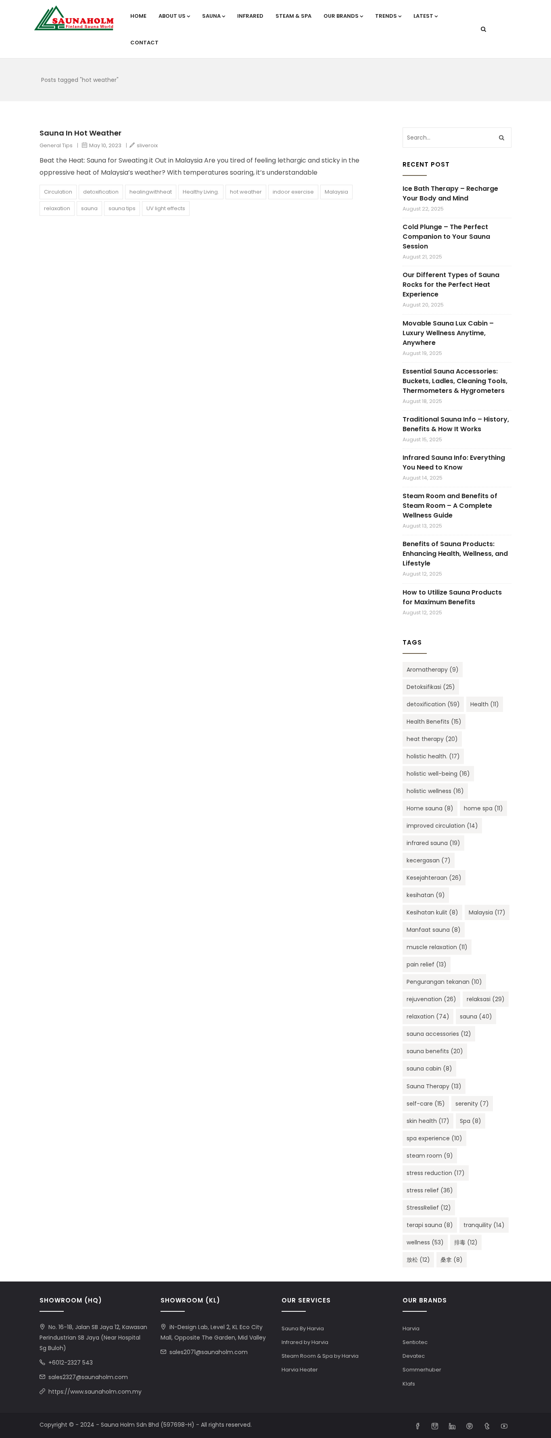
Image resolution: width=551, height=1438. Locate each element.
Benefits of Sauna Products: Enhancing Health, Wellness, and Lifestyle (455, 553)
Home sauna (430, 808)
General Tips (56, 145)
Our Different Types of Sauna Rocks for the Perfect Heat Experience (451, 284)
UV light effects (165, 208)
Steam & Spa (293, 16)
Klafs (409, 1384)
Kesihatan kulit (432, 912)
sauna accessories (439, 1034)
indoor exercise (293, 192)
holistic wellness (435, 791)
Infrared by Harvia (305, 1342)
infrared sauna (433, 843)
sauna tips (122, 208)
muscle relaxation (437, 947)
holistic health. (433, 756)
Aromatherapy (433, 670)
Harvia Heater (300, 1369)
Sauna (211, 16)
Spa (470, 1121)
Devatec (414, 1356)
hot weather (246, 192)
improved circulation (442, 826)
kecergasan (429, 860)
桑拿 (451, 1260)
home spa (483, 808)
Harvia (411, 1328)
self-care (426, 1104)
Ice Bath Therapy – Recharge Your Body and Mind (450, 193)
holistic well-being (438, 774)
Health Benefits (434, 722)
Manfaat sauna (434, 930)
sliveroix (147, 145)
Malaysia (336, 192)
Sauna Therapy (434, 1086)
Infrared (250, 16)
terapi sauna (430, 1225)
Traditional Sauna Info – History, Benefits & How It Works (456, 424)
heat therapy (432, 739)
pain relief (427, 964)
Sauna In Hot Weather (80, 133)
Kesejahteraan (434, 878)
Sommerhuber (422, 1369)
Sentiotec (415, 1342)
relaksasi (486, 999)
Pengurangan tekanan (444, 982)
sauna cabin (429, 1068)
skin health (428, 1121)
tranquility (484, 1225)
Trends (386, 16)
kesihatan (426, 895)
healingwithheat (150, 192)
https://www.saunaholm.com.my (95, 1392)
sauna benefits (435, 1051)
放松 (418, 1260)
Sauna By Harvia (303, 1328)
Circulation (58, 192)
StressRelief (429, 1208)
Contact (144, 42)
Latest (423, 16)
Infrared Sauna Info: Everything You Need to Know (454, 462)
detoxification (101, 192)
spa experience (434, 1138)
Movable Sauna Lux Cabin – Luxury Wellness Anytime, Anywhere (448, 333)
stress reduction (436, 1173)
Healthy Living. (201, 192)
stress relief (430, 1190)
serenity (472, 1104)
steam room (430, 1156)
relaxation (57, 208)
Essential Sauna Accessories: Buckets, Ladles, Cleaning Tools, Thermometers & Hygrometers (455, 381)
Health (484, 704)
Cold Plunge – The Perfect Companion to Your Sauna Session (446, 236)
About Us (172, 16)
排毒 (466, 1242)
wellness (425, 1242)
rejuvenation (431, 999)
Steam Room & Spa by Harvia (320, 1356)
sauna (89, 208)
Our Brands (341, 16)
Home (138, 16)
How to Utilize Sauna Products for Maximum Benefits (452, 597)
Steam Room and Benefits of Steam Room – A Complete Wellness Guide (450, 505)
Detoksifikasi (431, 687)
